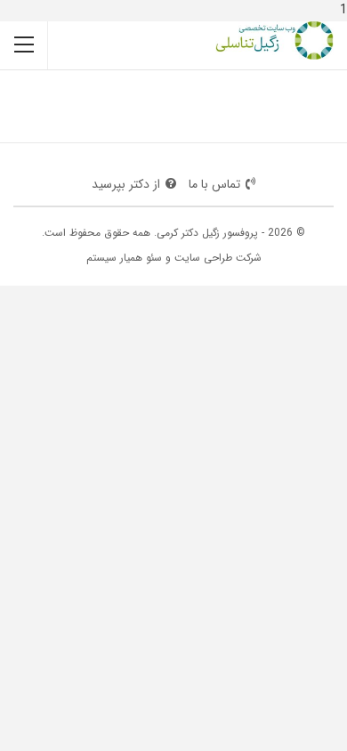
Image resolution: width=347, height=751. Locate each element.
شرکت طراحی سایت (218, 257)
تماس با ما (214, 184)
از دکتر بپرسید (126, 184)
